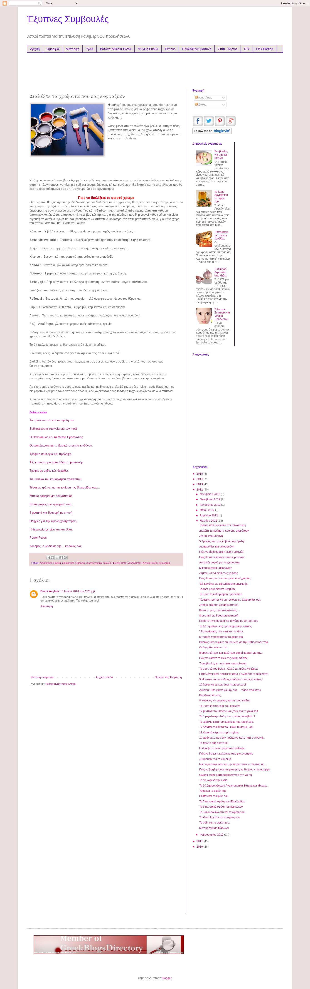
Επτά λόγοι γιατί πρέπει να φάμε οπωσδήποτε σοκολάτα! (233, 674)
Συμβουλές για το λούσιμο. (215, 759)
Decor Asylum (49, 591)
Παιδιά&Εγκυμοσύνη (196, 49)
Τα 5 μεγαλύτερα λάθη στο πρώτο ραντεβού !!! (227, 716)
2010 (200, 846)
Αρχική (35, 49)
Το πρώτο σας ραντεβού (214, 743)
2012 (200, 489)
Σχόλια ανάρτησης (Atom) (60, 684)
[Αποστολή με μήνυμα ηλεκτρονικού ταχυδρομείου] (48, 557)
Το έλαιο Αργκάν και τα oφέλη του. (221, 196)
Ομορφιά (53, 49)
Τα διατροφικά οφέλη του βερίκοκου (221, 806)
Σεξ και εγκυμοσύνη (211, 536)
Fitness (170, 49)
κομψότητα (68, 563)
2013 (200, 484)
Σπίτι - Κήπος (227, 49)
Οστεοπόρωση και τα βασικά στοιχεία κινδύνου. (61, 445)
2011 (200, 841)
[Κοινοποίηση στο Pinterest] (65, 557)
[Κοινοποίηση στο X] (56, 557)
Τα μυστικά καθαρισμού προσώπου (220, 594)
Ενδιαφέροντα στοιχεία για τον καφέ (53, 428)
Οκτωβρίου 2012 (210, 499)
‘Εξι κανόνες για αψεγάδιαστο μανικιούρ (56, 462)
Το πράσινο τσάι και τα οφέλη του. (52, 420)
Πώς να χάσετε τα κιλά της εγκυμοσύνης (223, 658)
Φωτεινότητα (119, 563)
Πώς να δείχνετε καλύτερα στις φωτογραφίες (226, 753)
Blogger (166, 978)
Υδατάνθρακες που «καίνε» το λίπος (221, 631)
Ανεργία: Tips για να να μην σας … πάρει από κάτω (230, 690)
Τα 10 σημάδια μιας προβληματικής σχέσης (225, 626)
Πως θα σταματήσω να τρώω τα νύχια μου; (225, 578)
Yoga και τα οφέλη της (212, 790)
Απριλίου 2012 (209, 515)
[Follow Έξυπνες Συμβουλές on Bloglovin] (212, 133)
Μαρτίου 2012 (209, 520)
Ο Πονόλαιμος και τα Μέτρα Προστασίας (56, 437)
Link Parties (264, 49)
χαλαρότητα (134, 563)
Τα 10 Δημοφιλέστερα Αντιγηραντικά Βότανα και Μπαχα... (233, 785)
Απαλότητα (46, 563)
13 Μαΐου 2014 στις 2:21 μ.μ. (78, 591)
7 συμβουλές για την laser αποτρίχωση (222, 663)
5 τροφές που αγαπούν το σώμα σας (221, 637)
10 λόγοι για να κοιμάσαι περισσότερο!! (222, 684)
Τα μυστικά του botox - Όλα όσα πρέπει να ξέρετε (228, 668)
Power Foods (38, 537)
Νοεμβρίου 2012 (210, 494)
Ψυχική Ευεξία (148, 49)
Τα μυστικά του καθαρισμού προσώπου (55, 479)
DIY (246, 49)
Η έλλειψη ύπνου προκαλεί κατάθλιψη (222, 748)
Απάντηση (46, 606)
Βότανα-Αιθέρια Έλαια (115, 49)
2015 (200, 473)
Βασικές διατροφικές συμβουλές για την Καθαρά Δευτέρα (233, 642)
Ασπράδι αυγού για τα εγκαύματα (219, 562)
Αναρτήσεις (205, 97)
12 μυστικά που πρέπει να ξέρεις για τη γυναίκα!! (228, 711)
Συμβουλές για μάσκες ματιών (221, 155)
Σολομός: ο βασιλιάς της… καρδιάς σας (55, 546)
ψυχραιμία (164, 563)
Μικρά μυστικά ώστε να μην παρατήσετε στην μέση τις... (232, 764)
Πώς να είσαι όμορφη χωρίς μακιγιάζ (221, 551)
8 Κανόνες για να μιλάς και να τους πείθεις (224, 700)
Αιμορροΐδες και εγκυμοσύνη (216, 546)
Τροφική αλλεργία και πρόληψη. (51, 454)
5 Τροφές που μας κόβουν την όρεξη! (221, 541)
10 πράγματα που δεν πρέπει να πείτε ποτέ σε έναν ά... (232, 737)
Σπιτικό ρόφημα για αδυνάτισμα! (51, 496)
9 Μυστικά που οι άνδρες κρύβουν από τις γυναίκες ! (231, 679)
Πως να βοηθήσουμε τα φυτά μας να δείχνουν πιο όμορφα (234, 769)
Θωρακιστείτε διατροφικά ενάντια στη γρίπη (225, 775)
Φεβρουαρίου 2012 (212, 834)
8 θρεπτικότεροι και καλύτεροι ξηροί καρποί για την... (231, 652)
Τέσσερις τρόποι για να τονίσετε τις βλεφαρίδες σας (230, 599)
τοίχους (107, 563)
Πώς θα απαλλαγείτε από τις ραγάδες (221, 557)
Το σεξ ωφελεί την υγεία (213, 780)
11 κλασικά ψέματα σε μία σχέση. (219, 732)
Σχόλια (202, 104)
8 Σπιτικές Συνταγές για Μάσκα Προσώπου (222, 314)
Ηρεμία (57, 563)
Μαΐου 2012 (207, 510)
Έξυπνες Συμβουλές (68, 19)
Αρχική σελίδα (104, 677)
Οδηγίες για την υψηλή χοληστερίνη (53, 521)
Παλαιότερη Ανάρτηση (168, 677)
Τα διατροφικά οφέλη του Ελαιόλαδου (222, 801)
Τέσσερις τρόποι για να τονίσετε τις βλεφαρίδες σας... (65, 487)
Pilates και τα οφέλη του (214, 796)
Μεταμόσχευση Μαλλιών (214, 828)
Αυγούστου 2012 (210, 504)
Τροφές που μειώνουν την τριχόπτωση (222, 525)
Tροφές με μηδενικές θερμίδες (49, 470)
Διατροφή (72, 49)
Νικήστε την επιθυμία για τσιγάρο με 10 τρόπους (228, 620)
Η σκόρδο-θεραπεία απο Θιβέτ (220, 272)
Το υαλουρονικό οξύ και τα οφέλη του (222, 812)
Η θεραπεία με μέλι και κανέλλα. (51, 529)
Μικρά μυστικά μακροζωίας (215, 568)
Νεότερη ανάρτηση (42, 677)
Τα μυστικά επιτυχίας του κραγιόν (219, 706)
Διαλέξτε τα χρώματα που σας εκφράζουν (224, 530)
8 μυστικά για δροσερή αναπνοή (51, 512)
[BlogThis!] (52, 557)
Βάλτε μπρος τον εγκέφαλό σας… (52, 504)
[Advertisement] (116, 69)
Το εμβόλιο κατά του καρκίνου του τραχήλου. (226, 721)
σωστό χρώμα (94, 563)
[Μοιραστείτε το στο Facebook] (61, 557)
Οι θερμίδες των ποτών (213, 647)
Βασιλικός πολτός (210, 695)
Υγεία (89, 49)
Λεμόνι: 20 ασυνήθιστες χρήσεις (218, 573)
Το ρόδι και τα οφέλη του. (214, 822)
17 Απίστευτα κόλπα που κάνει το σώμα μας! (226, 727)
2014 (200, 479)
